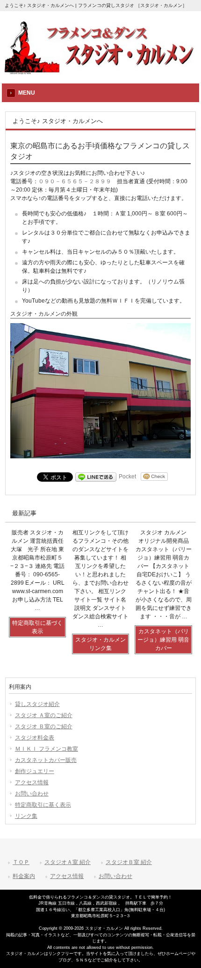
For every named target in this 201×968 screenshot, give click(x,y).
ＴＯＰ (21, 862)
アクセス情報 (32, 782)
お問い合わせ (32, 793)
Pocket (127, 476)
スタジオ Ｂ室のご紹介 (43, 726)
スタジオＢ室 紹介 (129, 862)
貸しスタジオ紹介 (37, 704)
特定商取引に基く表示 (43, 805)
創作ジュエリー (34, 771)
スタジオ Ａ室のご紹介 (43, 715)
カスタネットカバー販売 (46, 760)
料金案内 (24, 876)
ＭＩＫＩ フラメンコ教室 (46, 749)
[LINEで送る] (95, 476)
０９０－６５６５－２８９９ (74, 181)
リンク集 (26, 816)
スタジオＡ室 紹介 (67, 862)
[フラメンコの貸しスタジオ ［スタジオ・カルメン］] (100, 71)
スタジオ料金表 (34, 737)
